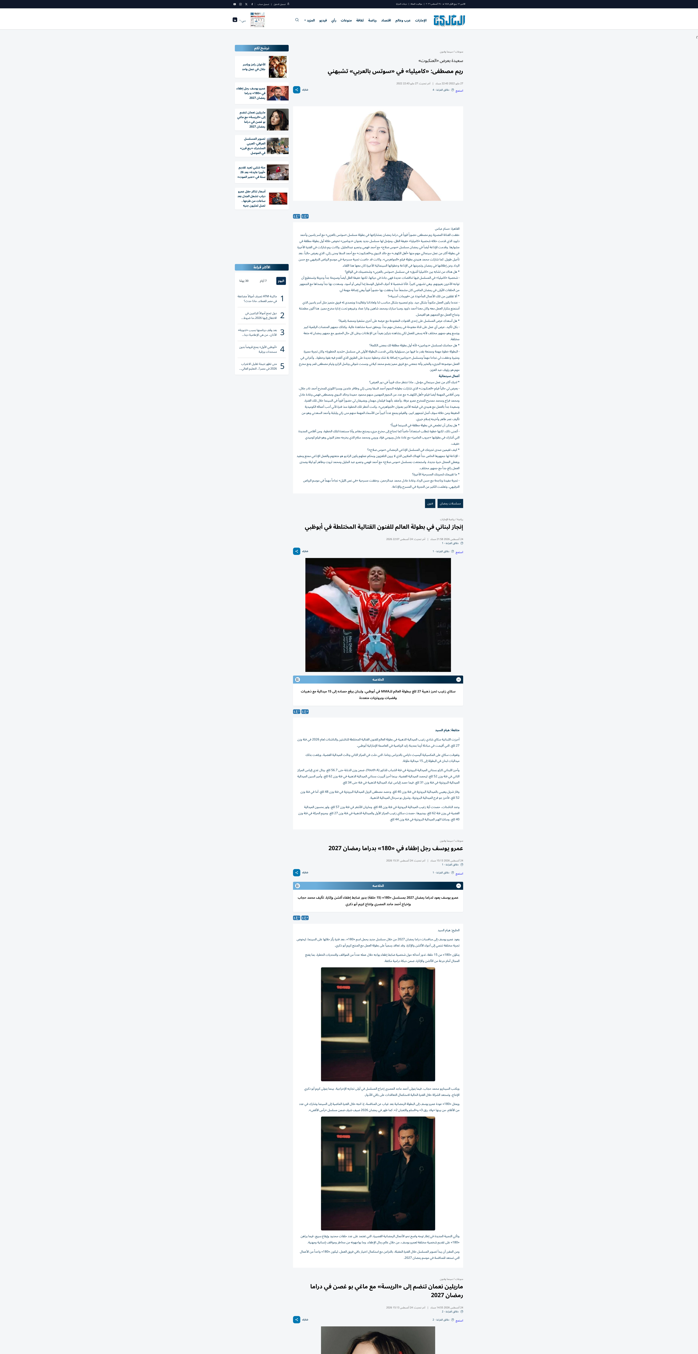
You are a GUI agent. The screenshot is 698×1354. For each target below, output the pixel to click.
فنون (430, 503)
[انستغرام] (240, 4)
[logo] (449, 21)
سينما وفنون (446, 51)
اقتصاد (386, 20)
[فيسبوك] (252, 4)
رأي (333, 20)
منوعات (346, 20)
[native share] (296, 89)
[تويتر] (246, 4)
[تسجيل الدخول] (288, 4)
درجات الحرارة (401, 4)
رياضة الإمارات (447, 519)
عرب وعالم (403, 20)
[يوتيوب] (234, 4)
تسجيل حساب (263, 4)
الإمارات (421, 20)
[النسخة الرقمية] (257, 20)
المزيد (311, 20)
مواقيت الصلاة (416, 4)
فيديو (323, 20)
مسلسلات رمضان (450, 503)
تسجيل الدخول (280, 4)
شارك (305, 90)
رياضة (372, 20)
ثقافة (360, 20)
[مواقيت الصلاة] (235, 20)
